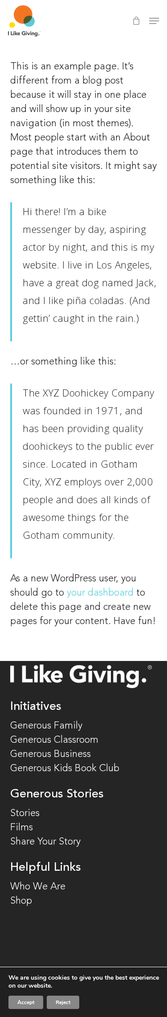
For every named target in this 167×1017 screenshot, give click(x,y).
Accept (25, 1002)
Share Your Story (45, 842)
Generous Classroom (55, 740)
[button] (154, 20)
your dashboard (100, 593)
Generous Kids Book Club (64, 768)
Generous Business (50, 754)
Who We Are (37, 887)
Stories (25, 813)
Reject (63, 1002)
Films (21, 828)
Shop (21, 901)
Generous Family (46, 726)
